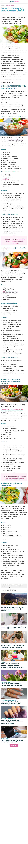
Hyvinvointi (4, 625)
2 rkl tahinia (6, 178)
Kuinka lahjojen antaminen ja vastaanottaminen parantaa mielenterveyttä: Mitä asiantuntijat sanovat (12, 665)
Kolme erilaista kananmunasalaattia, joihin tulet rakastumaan (15, 241)
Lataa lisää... (14, 745)
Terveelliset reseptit (10, 5)
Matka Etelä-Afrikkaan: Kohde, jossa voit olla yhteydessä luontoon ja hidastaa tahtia (12, 609)
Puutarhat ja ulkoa (5, 682)
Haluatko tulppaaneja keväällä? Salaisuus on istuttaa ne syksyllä (11, 684)
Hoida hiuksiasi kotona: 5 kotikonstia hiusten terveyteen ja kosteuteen (12, 646)
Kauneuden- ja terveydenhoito (8, 644)
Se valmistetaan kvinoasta (16, 139)
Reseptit (2, 5)
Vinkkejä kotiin (5, 738)
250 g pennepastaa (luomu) (10, 291)
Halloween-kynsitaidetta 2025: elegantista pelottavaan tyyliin (11, 702)
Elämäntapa (4, 605)
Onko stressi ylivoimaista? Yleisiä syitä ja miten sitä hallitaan (13, 628)
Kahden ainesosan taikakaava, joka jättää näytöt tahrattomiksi (12, 741)
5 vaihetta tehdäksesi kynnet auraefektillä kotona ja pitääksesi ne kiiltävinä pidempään (12, 721)
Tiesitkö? (3, 662)
